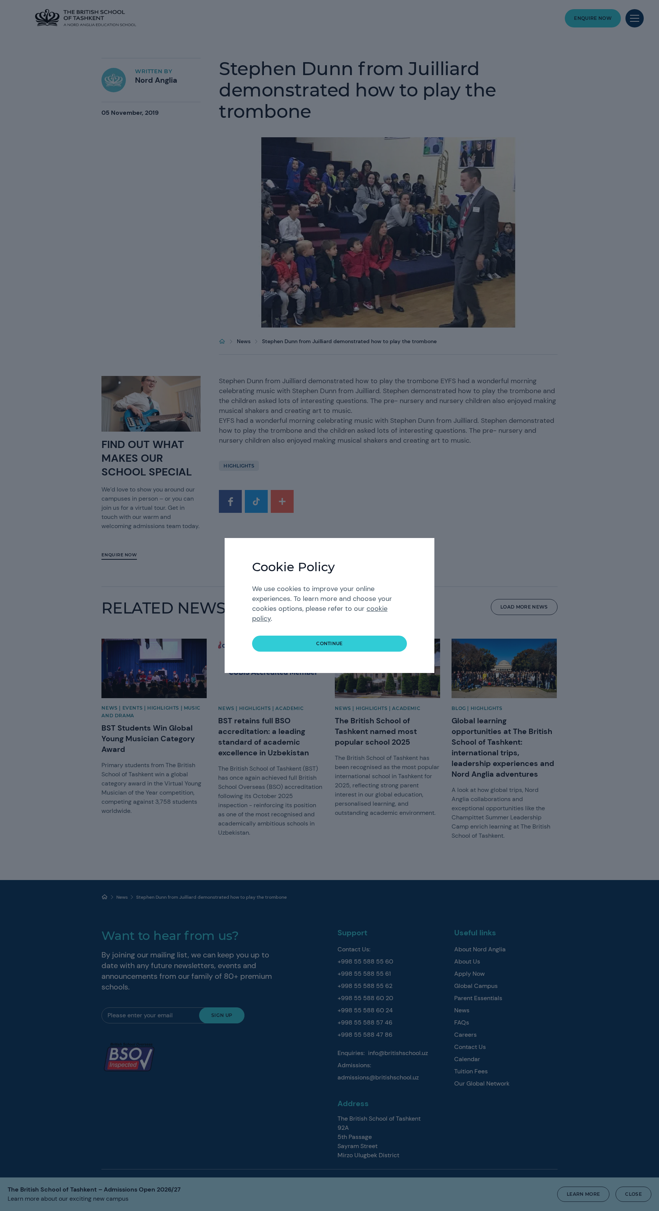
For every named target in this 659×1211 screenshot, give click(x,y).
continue (329, 643)
